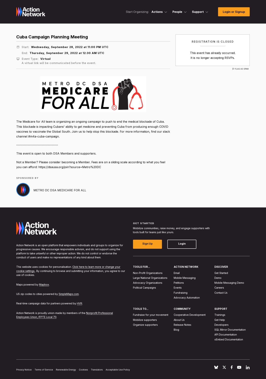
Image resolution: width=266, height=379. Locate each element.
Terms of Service (44, 369)
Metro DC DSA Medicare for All (59, 190)
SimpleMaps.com (69, 293)
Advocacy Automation (187, 297)
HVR (79, 303)
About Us (179, 319)
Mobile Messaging (185, 277)
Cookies (83, 369)
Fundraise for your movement (150, 314)
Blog (176, 329)
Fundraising (180, 292)
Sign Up (147, 243)
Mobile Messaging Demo (229, 282)
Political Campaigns (144, 287)
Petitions (179, 282)
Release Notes (182, 324)
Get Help (219, 319)
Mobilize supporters (145, 319)
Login (182, 243)
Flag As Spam (242, 69)
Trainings (219, 314)
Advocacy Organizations (147, 282)
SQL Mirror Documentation (230, 329)
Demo (217, 277)
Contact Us (220, 292)
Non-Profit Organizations (147, 272)
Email (177, 272)
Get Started (221, 272)
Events (178, 287)
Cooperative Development (190, 314)
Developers (221, 324)
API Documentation (225, 334)
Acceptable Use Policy (118, 369)
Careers (219, 287)
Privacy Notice (24, 369)
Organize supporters (145, 324)
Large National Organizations (150, 277)
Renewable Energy (66, 369)
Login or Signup (234, 12)
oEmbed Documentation (228, 339)
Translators (97, 369)
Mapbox (44, 284)
